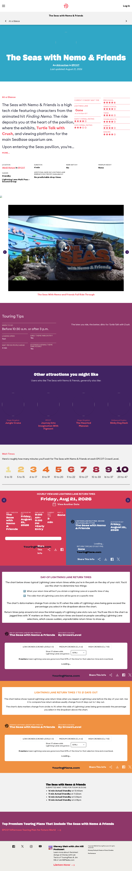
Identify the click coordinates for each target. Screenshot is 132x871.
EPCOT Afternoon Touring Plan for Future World (29, 829)
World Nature (8, 167)
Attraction (62, 65)
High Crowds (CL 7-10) (98, 647)
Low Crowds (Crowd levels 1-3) (38, 647)
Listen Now (61, 865)
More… (6, 152)
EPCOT (75, 65)
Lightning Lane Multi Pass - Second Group (16, 180)
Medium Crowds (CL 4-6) (71, 647)
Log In (126, 5)
